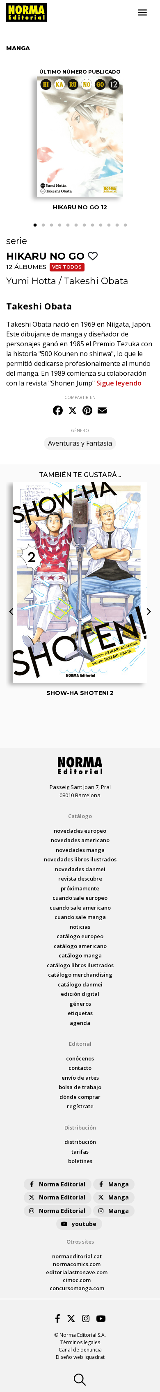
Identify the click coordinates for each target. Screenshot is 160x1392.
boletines (80, 1161)
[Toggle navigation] (142, 12)
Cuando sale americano (80, 907)
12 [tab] (125, 225)
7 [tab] (84, 225)
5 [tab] (68, 225)
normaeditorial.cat (77, 1256)
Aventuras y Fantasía (80, 443)
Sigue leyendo (119, 383)
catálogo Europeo (80, 936)
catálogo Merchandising (80, 974)
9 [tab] (100, 225)
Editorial (80, 1043)
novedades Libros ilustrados (80, 859)
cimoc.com (77, 1280)
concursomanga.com (77, 1288)
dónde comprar (80, 1097)
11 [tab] (117, 225)
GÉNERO (80, 430)
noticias (80, 926)
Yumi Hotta (31, 281)
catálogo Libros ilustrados (80, 965)
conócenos (80, 1058)
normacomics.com (77, 1264)
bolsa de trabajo (80, 1087)
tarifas (80, 1151)
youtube (84, 1224)
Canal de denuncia (80, 1349)
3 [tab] (51, 225)
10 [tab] (109, 225)
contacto (80, 1067)
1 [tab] (35, 225)
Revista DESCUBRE (80, 878)
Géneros (80, 1003)
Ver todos (67, 267)
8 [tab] (92, 225)
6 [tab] (76, 225)
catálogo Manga (80, 955)
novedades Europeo (80, 830)
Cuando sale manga (80, 917)
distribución (80, 1141)
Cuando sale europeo (80, 897)
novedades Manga (80, 850)
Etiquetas (80, 1013)
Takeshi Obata (96, 281)
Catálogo (80, 816)
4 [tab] (59, 225)
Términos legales (80, 1342)
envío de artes (80, 1077)
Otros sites (80, 1241)
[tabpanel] (80, 140)
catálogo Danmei (80, 984)
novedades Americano (80, 840)
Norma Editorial (62, 1184)
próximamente (80, 888)
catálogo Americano (80, 946)
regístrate (80, 1106)
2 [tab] (43, 225)
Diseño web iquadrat (80, 1357)
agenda (80, 1023)
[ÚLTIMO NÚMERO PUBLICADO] (80, 136)
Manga (118, 1184)
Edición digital (80, 993)
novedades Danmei (80, 869)
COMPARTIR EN (80, 397)
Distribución (80, 1127)
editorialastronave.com (76, 1272)
